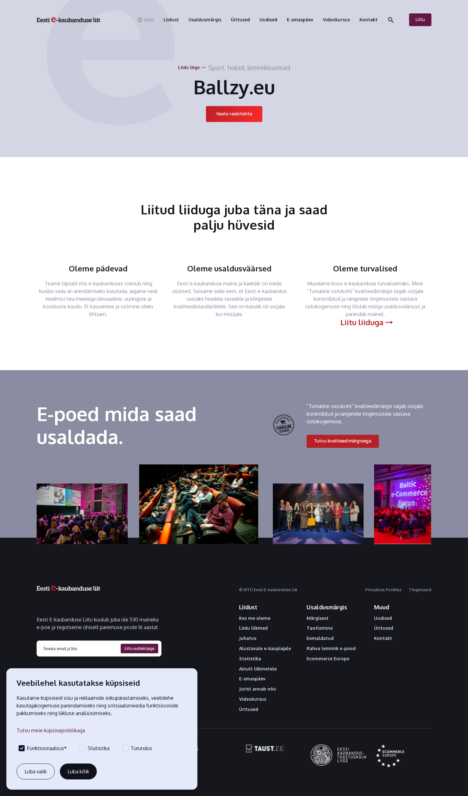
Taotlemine (320, 628)
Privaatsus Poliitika (383, 589)
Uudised (383, 618)
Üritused (248, 709)
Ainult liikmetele (258, 668)
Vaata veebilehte (234, 114)
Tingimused (420, 589)
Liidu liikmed (253, 628)
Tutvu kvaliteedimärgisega (342, 441)
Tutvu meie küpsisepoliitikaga (51, 730)
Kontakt (383, 638)
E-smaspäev (252, 678)
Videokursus (252, 699)
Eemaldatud (320, 638)
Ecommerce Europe (328, 658)
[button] (145, 20)
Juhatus (247, 638)
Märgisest (318, 618)
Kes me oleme (254, 618)
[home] (68, 19)
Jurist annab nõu (257, 689)
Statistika (250, 658)
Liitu (420, 19)
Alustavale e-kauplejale (265, 648)
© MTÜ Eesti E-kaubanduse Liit (268, 589)
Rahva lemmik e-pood (331, 648)
